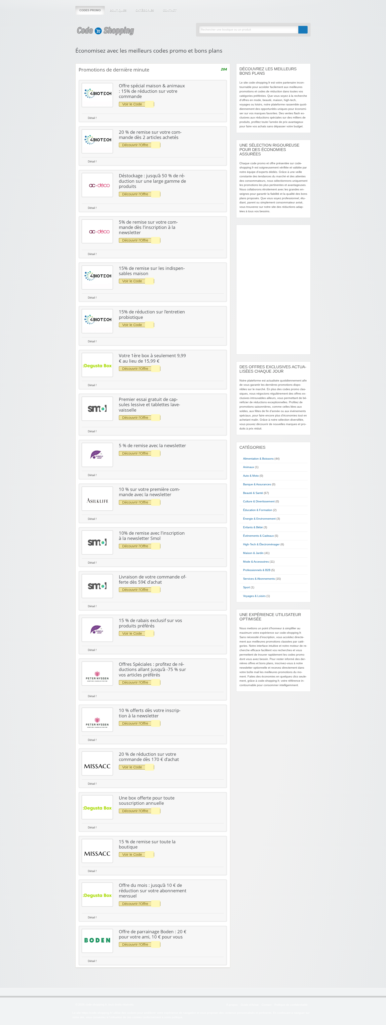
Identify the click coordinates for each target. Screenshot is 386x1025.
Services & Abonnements (259, 578)
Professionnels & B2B (256, 570)
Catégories (145, 10)
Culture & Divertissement (259, 501)
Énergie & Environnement (259, 518)
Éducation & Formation (257, 510)
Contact (170, 10)
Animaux (248, 467)
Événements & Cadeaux (258, 535)
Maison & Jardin (253, 553)
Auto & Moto (251, 475)
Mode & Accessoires (256, 561)
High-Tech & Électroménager (261, 544)
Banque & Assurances (257, 484)
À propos (232, 1004)
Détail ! (92, 117)
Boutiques (118, 10)
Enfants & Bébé (253, 527)
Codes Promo (90, 10)
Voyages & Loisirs (254, 596)
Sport (246, 587)
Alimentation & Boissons (258, 458)
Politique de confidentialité (291, 1004)
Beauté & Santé (253, 493)
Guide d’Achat (250, 1004)
